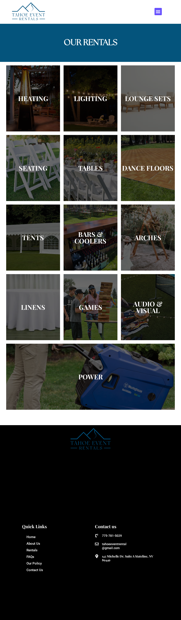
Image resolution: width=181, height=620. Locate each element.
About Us (33, 544)
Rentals (32, 550)
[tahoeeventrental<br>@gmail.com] (97, 544)
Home (31, 537)
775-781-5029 (112, 535)
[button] (158, 11)
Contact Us (34, 570)
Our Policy (34, 563)
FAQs (30, 557)
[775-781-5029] (97, 535)
